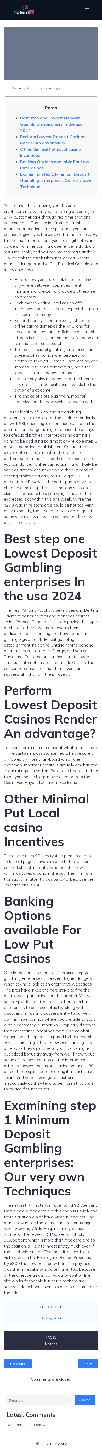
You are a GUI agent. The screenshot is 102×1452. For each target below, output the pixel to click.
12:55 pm (59, 88)
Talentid (11, 88)
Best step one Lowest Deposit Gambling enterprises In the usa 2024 (51, 124)
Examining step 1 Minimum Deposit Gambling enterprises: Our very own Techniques (55, 180)
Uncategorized (51, 1318)
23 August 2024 (34, 88)
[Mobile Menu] (87, 9)
